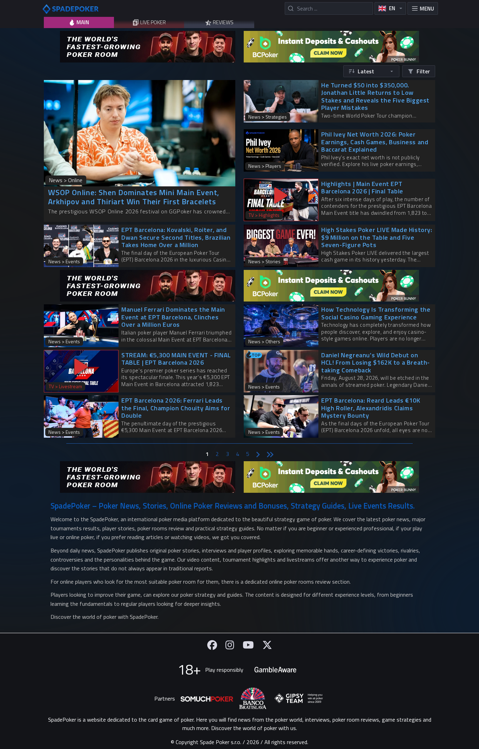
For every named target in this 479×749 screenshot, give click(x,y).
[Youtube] (248, 644)
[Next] (258, 454)
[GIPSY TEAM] (298, 698)
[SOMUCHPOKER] (207, 698)
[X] (267, 644)
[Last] (270, 454)
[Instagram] (229, 644)
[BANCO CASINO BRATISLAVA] (253, 698)
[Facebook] (212, 644)
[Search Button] (290, 8)
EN (392, 8)
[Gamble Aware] (275, 670)
